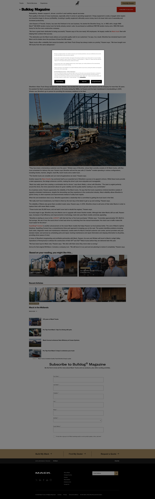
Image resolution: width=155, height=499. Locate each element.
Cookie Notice (83, 77)
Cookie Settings (59, 81)
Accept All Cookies (96, 81)
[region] (78, 68)
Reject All (84, 81)
